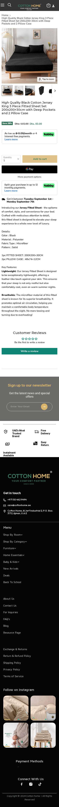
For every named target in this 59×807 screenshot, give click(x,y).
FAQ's (6, 619)
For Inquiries (10, 612)
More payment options (29, 177)
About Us (8, 598)
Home (5, 15)
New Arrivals (10, 568)
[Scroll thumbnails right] (54, 91)
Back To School (12, 582)
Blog (6, 625)
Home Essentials (12, 555)
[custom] (18, 767)
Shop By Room (12, 534)
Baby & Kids (10, 561)
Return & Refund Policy (17, 655)
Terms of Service (13, 676)
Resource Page (12, 632)
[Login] (53, 6)
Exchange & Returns (15, 649)
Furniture (8, 548)
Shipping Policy (12, 662)
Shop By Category (14, 541)
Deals (6, 575)
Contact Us (9, 605)
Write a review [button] (30, 351)
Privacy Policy (11, 669)
